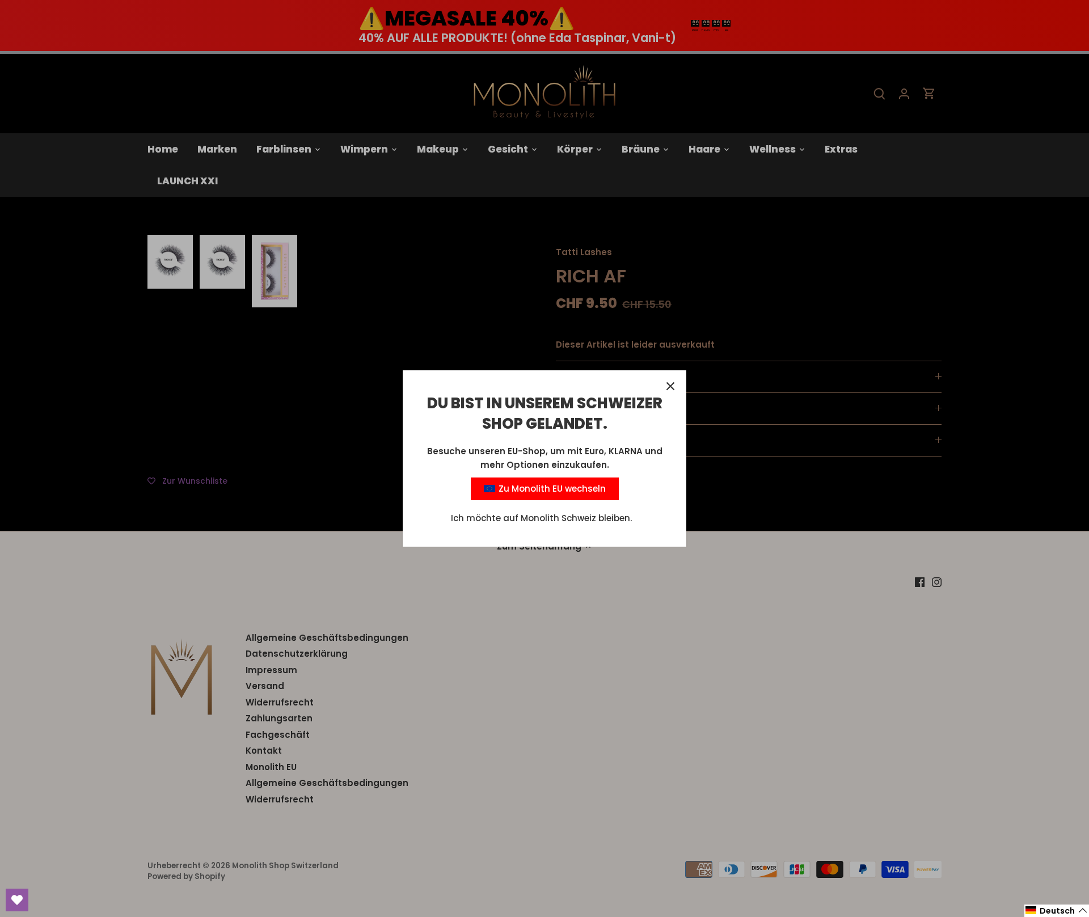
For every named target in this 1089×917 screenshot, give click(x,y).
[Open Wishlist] (17, 900)
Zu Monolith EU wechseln (551, 489)
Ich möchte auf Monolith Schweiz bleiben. (541, 518)
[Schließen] (670, 386)
